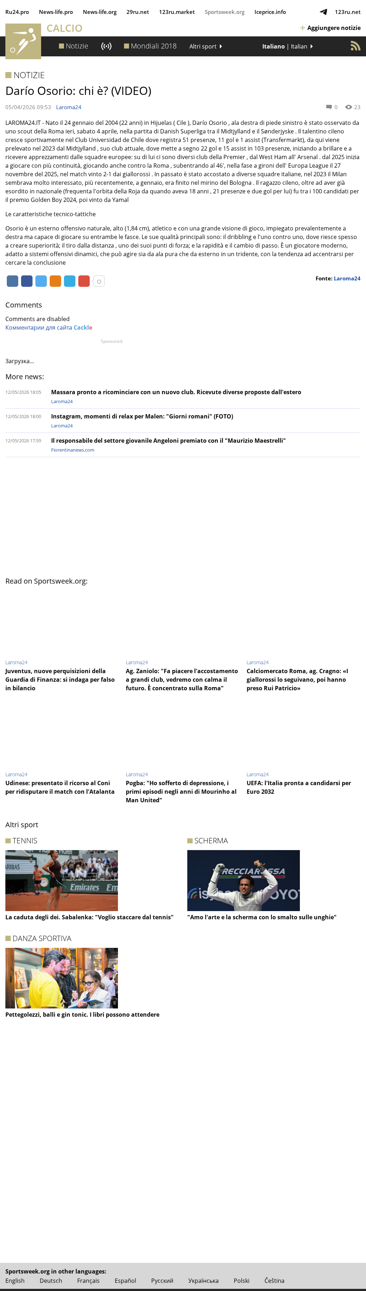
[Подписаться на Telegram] (323, 11)
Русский (162, 1281)
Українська (203, 1281)
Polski (241, 1281)
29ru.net (138, 11)
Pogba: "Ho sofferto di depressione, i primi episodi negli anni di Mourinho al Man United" (181, 791)
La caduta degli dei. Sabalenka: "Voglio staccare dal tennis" (89, 917)
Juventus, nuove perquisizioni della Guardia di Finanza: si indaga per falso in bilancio (60, 679)
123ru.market (177, 11)
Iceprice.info (270, 11)
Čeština (274, 1281)
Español (125, 1281)
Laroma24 (68, 107)
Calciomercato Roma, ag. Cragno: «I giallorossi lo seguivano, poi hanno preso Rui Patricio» (297, 679)
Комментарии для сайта (48, 327)
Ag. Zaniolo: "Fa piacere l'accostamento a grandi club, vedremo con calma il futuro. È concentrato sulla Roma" (182, 679)
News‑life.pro (56, 11)
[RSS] (356, 46)
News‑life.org (100, 11)
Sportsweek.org (224, 11)
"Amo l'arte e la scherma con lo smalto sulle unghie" (262, 917)
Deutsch (51, 1281)
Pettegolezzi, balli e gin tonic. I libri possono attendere (82, 1014)
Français (88, 1281)
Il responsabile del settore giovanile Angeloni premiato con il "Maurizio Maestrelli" (168, 440)
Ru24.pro (17, 11)
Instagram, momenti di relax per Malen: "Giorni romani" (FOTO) (142, 416)
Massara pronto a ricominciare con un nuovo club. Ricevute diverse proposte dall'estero (176, 392)
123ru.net (348, 11)
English (15, 1281)
